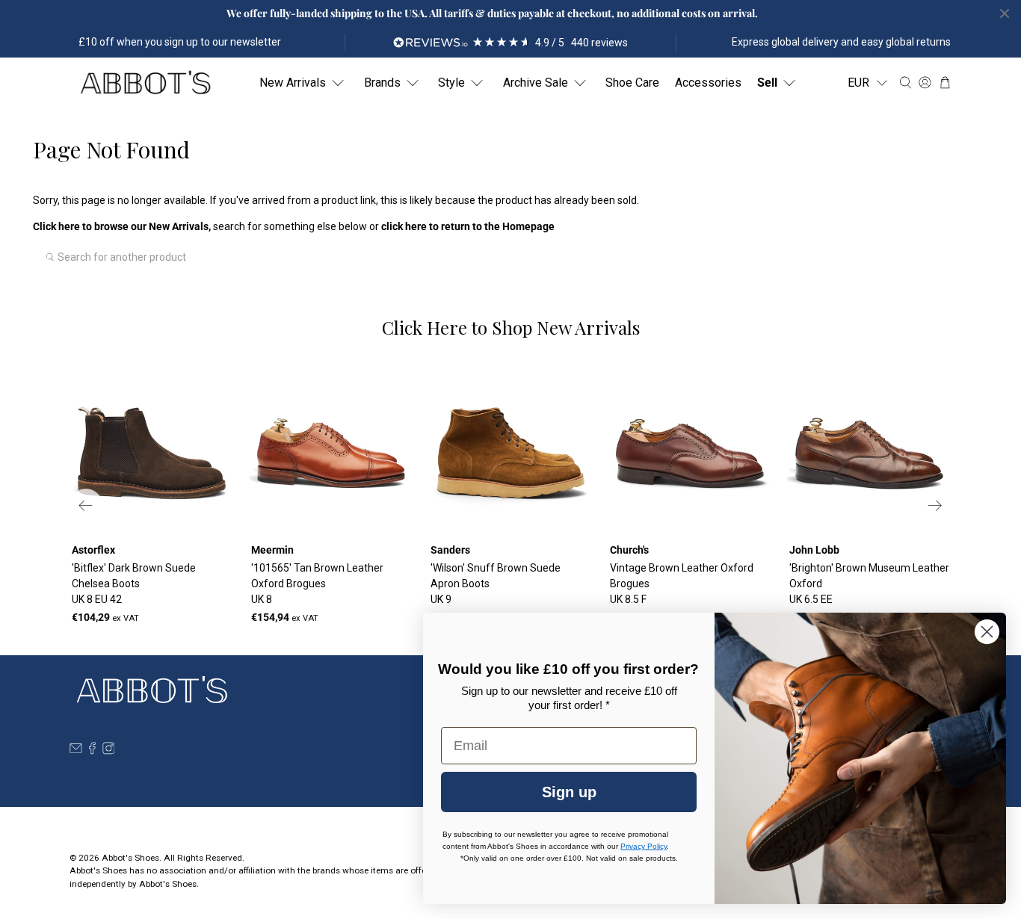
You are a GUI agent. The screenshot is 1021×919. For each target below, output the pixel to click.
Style (451, 82)
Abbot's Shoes (130, 858)
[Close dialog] (987, 632)
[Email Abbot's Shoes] (76, 751)
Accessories (708, 82)
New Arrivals (292, 82)
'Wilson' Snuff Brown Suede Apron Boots (496, 583)
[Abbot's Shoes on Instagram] (108, 751)
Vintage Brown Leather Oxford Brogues (681, 583)
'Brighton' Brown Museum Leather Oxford (869, 583)
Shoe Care (632, 82)
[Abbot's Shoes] (145, 83)
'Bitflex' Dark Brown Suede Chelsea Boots (134, 583)
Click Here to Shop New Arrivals (511, 327)
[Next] (935, 505)
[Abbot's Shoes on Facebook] (92, 751)
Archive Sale (535, 82)
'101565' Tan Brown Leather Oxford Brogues (317, 583)
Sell (767, 82)
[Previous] (86, 505)
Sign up (569, 792)
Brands (382, 82)
